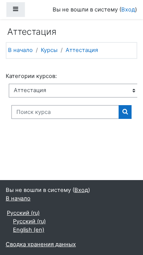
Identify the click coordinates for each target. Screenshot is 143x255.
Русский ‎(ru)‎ (23, 213)
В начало (20, 50)
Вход (128, 9)
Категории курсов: (31, 76)
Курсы (49, 50)
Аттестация (82, 50)
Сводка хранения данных (41, 244)
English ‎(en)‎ (28, 229)
